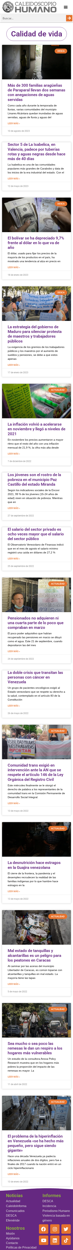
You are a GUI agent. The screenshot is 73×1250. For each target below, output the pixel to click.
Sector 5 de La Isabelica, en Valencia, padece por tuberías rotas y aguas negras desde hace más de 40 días (36, 151)
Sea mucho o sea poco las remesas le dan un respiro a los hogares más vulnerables (35, 1048)
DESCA (11, 1215)
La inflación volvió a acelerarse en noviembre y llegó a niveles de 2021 (36, 429)
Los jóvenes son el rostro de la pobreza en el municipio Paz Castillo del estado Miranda (34, 479)
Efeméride (13, 1220)
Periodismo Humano (56, 1210)
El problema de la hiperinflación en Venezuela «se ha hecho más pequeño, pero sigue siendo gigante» (36, 1143)
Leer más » (14, 123)
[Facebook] (43, 1229)
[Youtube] (43, 1240)
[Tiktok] (66, 1240)
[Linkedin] (55, 1240)
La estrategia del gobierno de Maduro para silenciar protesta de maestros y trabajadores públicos (35, 334)
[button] (66, 7)
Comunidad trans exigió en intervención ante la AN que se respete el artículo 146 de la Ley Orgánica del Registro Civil (35, 772)
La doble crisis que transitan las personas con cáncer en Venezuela (35, 677)
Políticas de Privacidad (21, 1247)
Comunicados (15, 1210)
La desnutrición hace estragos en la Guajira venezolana (34, 865)
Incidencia (49, 1206)
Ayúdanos (12, 1238)
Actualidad (13, 1201)
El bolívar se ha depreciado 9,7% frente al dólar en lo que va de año (36, 243)
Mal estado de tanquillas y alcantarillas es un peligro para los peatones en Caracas (34, 955)
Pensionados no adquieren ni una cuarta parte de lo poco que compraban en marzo (35, 623)
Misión (10, 1233)
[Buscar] (69, 18)
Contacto (12, 1243)
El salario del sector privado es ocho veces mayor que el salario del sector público (36, 534)
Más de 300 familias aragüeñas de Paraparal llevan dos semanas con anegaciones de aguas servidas (36, 92)
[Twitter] (66, 1229)
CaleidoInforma (16, 1206)
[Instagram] (55, 1229)
